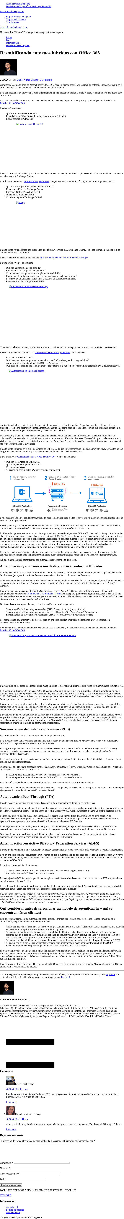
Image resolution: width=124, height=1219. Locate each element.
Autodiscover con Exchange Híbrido (52, 352)
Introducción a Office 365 (12, 103)
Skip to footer (12, 22)
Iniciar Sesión (6, 11)
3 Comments (46, 79)
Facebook (65, 977)
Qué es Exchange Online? (36, 181)
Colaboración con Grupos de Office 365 (36, 456)
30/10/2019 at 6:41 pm (17, 1119)
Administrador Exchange (18, 3)
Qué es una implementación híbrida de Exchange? (64, 257)
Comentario (6, 1163)
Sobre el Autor (13, 1212)
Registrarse (18, 11)
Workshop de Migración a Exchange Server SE (28, 6)
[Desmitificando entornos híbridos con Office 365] (62, 146)
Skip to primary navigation (18, 16)
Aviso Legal (12, 1207)
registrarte (110, 974)
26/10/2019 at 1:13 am (17, 1089)
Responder (11, 1102)
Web (2, 1179)
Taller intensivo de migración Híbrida (44, 593)
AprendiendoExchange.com (13, 27)
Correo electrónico (10, 1173)
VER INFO (5, 1195)
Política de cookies (15, 1209)
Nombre (5, 1168)
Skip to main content (16, 19)
